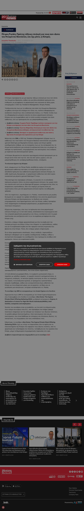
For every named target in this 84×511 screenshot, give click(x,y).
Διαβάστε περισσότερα (59, 256)
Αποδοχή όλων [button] (62, 264)
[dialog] (42, 255)
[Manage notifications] (3, 507)
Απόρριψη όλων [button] (44, 264)
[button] (42, 259)
